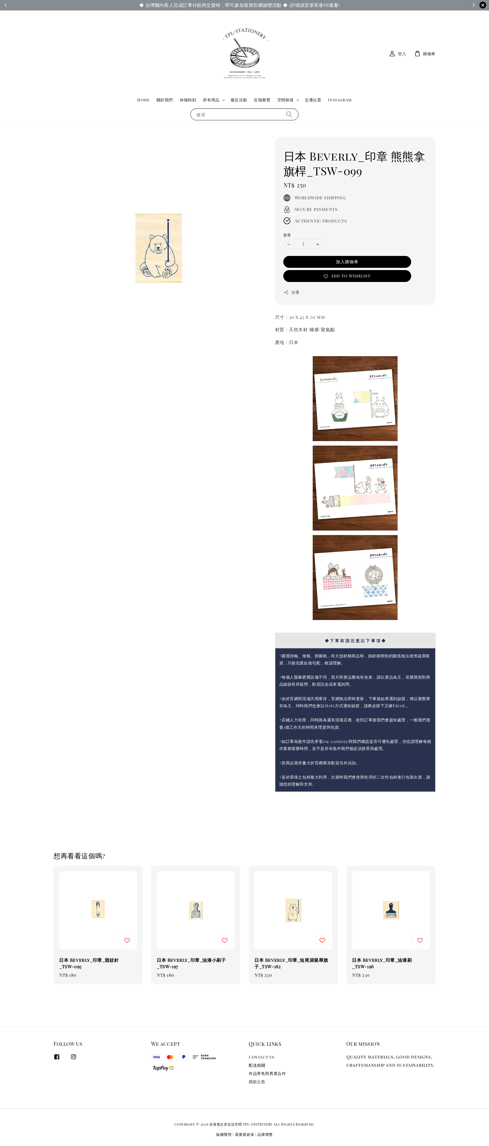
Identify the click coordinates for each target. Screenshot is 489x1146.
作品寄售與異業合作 (267, 1073)
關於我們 (164, 99)
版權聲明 (224, 1134)
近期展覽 (262, 99)
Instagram (339, 99)
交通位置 (313, 99)
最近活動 (239, 99)
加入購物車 (347, 261)
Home (143, 99)
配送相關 (257, 1065)
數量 (287, 234)
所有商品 (211, 99)
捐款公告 (257, 1081)
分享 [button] (295, 292)
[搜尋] (289, 114)
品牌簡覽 (265, 1134)
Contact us (261, 1057)
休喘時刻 (188, 99)
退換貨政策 (244, 1134)
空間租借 (285, 99)
